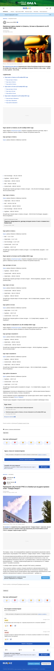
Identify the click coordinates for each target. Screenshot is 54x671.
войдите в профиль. (42, 454)
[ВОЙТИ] (50, 8)
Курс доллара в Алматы (11, 79)
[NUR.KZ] (27, 8)
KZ (47, 8)
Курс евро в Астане (10, 91)
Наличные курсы (28, 11)
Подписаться (45, 577)
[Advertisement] (27, 115)
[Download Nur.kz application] (27, 3)
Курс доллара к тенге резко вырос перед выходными (19, 407)
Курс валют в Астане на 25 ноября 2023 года (16, 86)
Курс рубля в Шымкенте (11, 102)
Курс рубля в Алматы (11, 84)
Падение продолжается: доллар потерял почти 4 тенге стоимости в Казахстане (26, 222)
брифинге (7, 527)
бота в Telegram (19, 397)
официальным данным (11, 66)
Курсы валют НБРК (20, 11)
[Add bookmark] (48, 650)
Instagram (45, 466)
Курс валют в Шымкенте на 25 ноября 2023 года (17, 95)
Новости (12, 11)
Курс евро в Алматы (11, 82)
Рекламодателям (46, 663)
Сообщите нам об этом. (23, 423)
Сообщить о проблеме (34, 663)
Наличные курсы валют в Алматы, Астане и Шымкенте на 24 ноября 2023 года (26, 412)
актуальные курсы (16, 130)
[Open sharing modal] (34, 650)
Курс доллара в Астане (11, 89)
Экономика (36, 11)
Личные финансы (43, 11)
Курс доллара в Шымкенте (12, 98)
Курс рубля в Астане (11, 93)
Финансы (5, 11)
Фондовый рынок (12, 18)
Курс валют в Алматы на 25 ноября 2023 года (16, 77)
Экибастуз (5, 590)
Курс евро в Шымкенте (11, 100)
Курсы (4, 140)
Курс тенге (5, 432)
